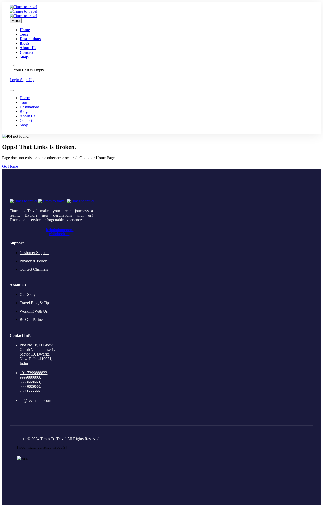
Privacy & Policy (33, 261)
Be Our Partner (32, 319)
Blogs (24, 43)
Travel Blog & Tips (35, 303)
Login (15, 80)
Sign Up (27, 80)
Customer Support (34, 252)
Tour (24, 34)
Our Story (28, 294)
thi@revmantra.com (35, 400)
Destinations (30, 39)
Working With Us (34, 311)
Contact (26, 52)
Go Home (10, 166)
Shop (24, 57)
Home (25, 30)
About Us (28, 48)
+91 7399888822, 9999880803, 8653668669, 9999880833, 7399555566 (34, 382)
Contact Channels (34, 269)
